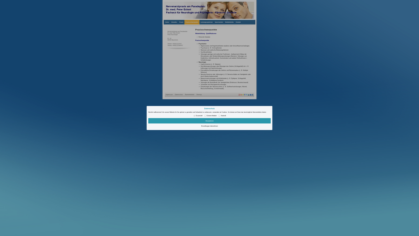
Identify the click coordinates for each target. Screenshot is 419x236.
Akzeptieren (209, 121)
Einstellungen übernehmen (209, 126)
